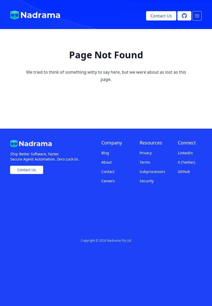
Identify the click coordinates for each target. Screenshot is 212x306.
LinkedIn (185, 152)
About (106, 162)
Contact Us (161, 16)
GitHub (184, 171)
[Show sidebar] (197, 15)
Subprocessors (151, 171)
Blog (105, 152)
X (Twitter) (186, 162)
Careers (108, 180)
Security (147, 180)
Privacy (146, 152)
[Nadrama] (35, 15)
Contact (108, 171)
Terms (145, 162)
